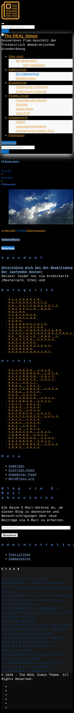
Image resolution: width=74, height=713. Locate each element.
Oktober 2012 (30, 441)
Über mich (16, 56)
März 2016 (25, 392)
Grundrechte (18, 83)
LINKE (27, 633)
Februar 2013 (30, 432)
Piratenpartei (25, 662)
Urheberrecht (18, 118)
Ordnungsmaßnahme (32, 654)
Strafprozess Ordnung (31, 87)
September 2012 (34, 444)
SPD (56, 662)
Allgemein (25, 299)
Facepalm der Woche (31, 100)
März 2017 (25, 385)
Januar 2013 (28, 435)
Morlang (41, 646)
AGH (50, 583)
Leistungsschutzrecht (31, 126)
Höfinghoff (19, 621)
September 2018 (34, 373)
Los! (5, 31)
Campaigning (19, 559)
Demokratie (19, 608)
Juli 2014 (25, 404)
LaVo (8, 633)
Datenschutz (18, 69)
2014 (41, 579)
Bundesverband (25, 600)
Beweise (58, 587)
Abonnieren (9, 535)
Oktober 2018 (30, 370)
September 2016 (34, 388)
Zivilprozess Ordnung (31, 91)
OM (28, 650)
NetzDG (12, 650)
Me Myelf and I (26, 61)
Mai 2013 (23, 425)
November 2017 (32, 379)
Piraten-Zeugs (19, 96)
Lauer (60, 629)
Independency (10, 239)
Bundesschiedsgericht (37, 595)
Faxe (8, 612)
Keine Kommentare (36, 230)
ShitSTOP (23, 113)
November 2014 (32, 398)
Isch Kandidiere (34, 65)
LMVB (45, 633)
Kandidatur (19, 625)
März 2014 (25, 410)
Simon (23, 230)
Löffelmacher (23, 637)
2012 (8, 579)
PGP (6, 658)
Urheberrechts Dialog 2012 (35, 131)
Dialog (50, 608)
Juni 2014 (25, 407)
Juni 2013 (25, 422)
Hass (29, 616)
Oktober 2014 (30, 401)
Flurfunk (21, 104)
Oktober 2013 (30, 413)
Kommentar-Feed (22, 474)
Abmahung (16, 583)
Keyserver (56, 625)
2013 (25, 579)
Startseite (6, 170)
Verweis (41, 667)
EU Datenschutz (27, 74)
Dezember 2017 (32, 376)
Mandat (58, 637)
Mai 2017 (23, 382)
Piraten (27, 658)
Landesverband (25, 629)
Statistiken (19, 555)
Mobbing (14, 646)
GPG (23, 612)
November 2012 (32, 438)
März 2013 (25, 428)
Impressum (17, 135)
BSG (6, 591)
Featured (23, 315)
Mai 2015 (23, 395)
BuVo (58, 600)
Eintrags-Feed (21, 470)
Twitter (14, 667)
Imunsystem (24, 109)
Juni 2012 (25, 447)
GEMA (20, 122)
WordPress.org (21, 479)
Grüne (10, 616)
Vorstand (16, 671)
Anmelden (8, 143)
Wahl (40, 671)
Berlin (32, 587)
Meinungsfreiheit (30, 641)
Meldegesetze (26, 78)
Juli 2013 (25, 419)
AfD (38, 583)
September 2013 (34, 416)
